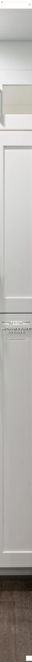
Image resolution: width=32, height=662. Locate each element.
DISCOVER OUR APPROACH (16, 338)
